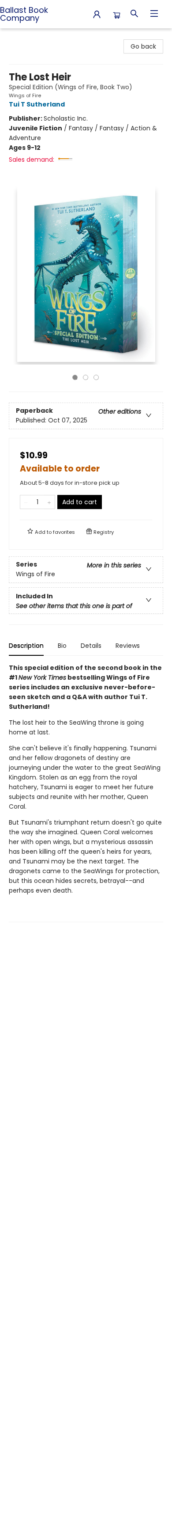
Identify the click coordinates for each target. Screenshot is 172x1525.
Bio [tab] (62, 645)
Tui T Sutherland (37, 104)
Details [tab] (91, 645)
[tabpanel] (86, 792)
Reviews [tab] (128, 645)
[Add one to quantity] (49, 502)
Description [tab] (26, 645)
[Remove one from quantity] (25, 502)
